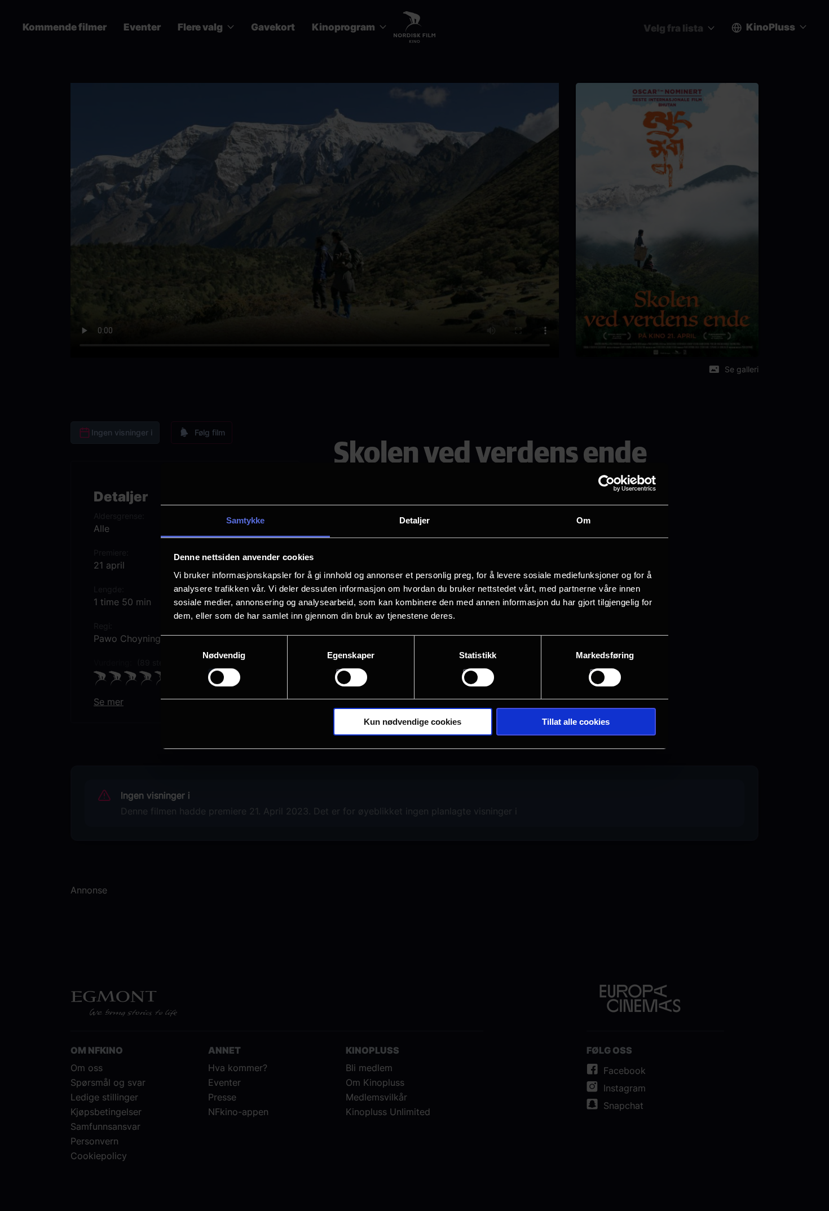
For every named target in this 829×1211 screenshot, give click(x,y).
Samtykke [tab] (245, 520)
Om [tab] (583, 520)
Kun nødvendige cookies (412, 721)
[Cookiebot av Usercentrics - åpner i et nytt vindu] (606, 483)
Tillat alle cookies (576, 721)
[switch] (351, 677)
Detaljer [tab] (414, 520)
